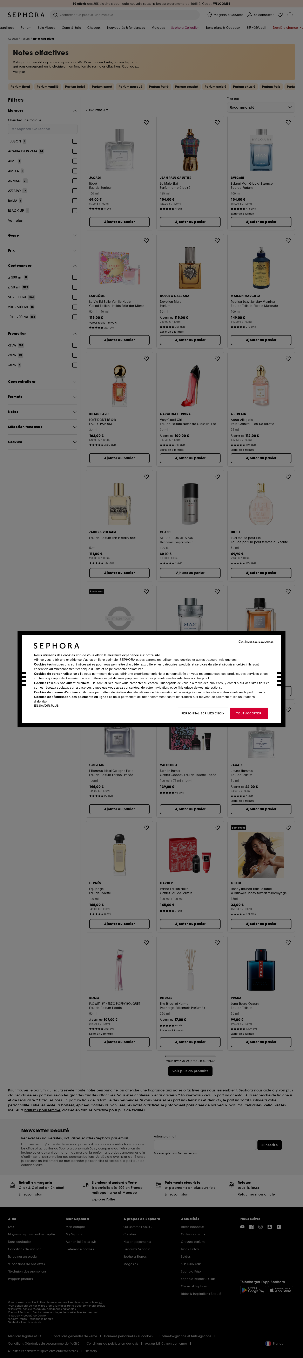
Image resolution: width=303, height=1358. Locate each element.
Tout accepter (248, 713)
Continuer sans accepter (255, 641)
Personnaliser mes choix (202, 713)
